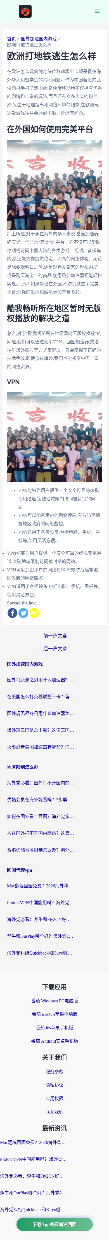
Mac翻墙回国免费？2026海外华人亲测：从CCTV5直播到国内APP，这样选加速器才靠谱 (40, 885)
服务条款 (54, 1071)
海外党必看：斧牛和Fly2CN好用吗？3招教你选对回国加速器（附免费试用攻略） (40, 919)
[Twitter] (23, 613)
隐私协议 (54, 1085)
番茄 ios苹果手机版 (54, 1027)
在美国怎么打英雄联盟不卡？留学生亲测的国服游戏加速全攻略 (40, 696)
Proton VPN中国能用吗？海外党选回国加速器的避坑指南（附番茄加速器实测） (40, 902)
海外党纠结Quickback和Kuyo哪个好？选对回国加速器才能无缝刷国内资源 (40, 953)
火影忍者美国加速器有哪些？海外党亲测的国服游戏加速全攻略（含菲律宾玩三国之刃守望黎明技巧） (40, 747)
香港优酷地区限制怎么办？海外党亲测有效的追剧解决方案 (40, 850)
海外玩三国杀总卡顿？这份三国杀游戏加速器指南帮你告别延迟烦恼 (40, 730)
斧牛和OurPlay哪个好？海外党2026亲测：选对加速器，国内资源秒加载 (40, 936)
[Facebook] (12, 613)
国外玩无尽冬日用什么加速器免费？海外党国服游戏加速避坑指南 (40, 713)
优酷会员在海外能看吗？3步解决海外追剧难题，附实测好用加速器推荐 (40, 799)
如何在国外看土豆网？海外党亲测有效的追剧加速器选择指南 (40, 816)
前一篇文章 (55, 636)
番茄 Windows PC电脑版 (54, 1000)
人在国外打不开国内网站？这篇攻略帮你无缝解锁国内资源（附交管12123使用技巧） (40, 833)
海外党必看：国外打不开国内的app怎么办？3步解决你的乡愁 (40, 782)
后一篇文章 (55, 648)
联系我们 (54, 1112)
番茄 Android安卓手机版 (54, 1041)
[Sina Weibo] (34, 613)
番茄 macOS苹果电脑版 (54, 1014)
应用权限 (54, 1098)
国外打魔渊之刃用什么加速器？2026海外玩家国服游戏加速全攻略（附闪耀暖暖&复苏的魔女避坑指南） (40, 680)
